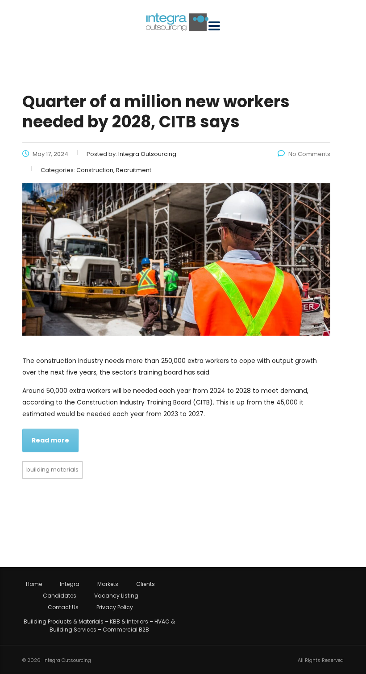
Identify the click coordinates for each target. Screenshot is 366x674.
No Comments (309, 154)
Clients (145, 584)
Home (34, 584)
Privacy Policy (114, 607)
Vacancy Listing (116, 595)
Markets (107, 584)
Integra (69, 584)
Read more (50, 440)
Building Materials (52, 469)
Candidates (59, 595)
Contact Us (63, 607)
